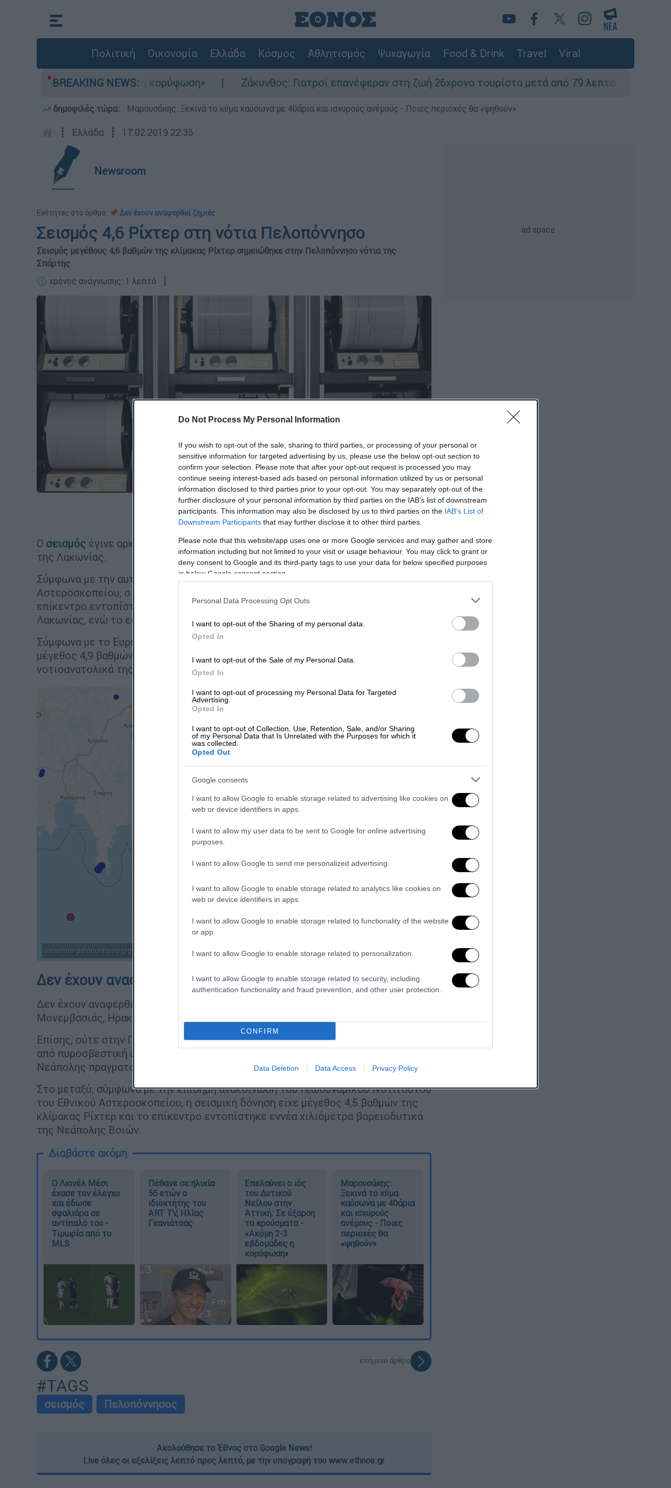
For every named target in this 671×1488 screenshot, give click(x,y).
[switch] (465, 623)
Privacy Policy (395, 1068)
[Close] (517, 420)
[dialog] (335, 744)
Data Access (335, 1068)
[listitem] (335, 600)
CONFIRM (260, 1031)
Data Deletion (276, 1068)
